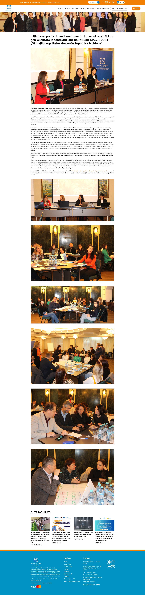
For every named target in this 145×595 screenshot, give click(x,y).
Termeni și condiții (69, 579)
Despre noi (60, 8)
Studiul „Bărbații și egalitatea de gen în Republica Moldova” (89, 171)
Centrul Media (91, 8)
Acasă (66, 561)
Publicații (83, 8)
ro (118, 2)
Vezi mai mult (35, 545)
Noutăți (77, 8)
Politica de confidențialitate (72, 581)
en (123, 2)
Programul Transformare (119, 8)
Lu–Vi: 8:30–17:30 (55, 2)
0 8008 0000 (39, 2)
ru (120, 2)
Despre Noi (67, 564)
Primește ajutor (69, 8)
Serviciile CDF (68, 566)
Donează (136, 8)
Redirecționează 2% (103, 8)
